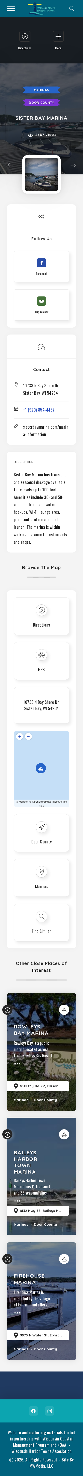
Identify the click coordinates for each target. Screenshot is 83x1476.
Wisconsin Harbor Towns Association (41, 1451)
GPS (41, 669)
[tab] (41, 464)
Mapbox (24, 801)
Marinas (41, 90)
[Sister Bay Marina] (41, 174)
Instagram (49, 1411)
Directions (41, 625)
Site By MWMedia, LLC (52, 1463)
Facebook (33, 1411)
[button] (41, 464)
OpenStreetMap (41, 801)
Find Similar (41, 931)
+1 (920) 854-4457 (39, 410)
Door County (41, 103)
